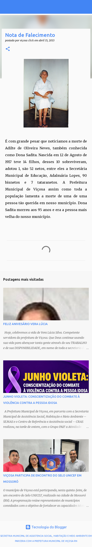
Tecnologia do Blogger (49, 527)
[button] (7, 49)
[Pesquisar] (86, 7)
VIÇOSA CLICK (23, 7)
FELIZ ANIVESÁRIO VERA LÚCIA (25, 324)
